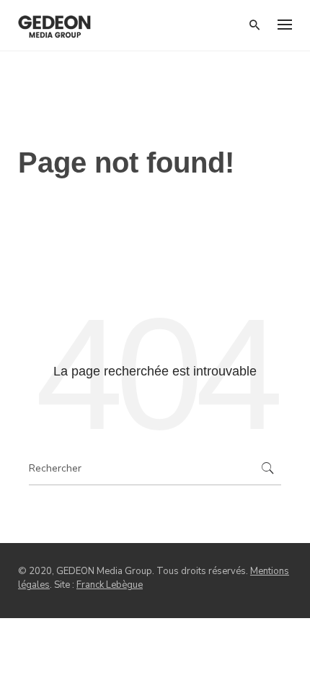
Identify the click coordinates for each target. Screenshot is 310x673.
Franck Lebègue (109, 584)
